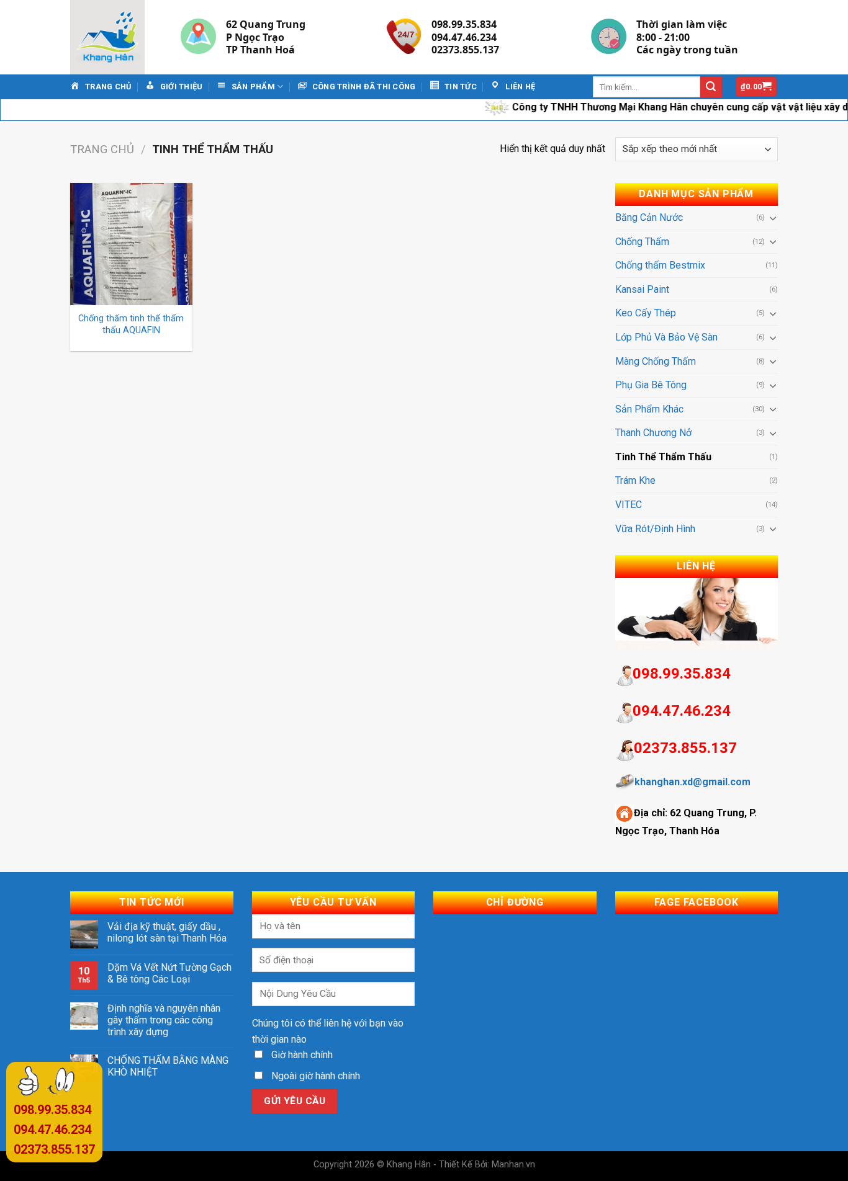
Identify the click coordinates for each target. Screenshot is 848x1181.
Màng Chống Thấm (655, 361)
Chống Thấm (642, 241)
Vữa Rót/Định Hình (655, 529)
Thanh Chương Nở (653, 433)
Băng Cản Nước (649, 217)
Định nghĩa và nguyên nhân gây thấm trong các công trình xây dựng (163, 1020)
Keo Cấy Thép (645, 313)
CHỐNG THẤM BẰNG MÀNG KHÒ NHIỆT (167, 1066)
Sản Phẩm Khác (649, 409)
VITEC (628, 504)
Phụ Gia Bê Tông (651, 385)
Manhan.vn (513, 1164)
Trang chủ (102, 149)
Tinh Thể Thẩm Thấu (663, 457)
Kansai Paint (642, 289)
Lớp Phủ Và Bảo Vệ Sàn (666, 337)
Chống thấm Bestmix (660, 265)
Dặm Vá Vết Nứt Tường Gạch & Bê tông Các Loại (169, 973)
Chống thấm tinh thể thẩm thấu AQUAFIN (131, 324)
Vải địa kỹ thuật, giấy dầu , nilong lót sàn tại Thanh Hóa (167, 932)
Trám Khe (635, 480)
